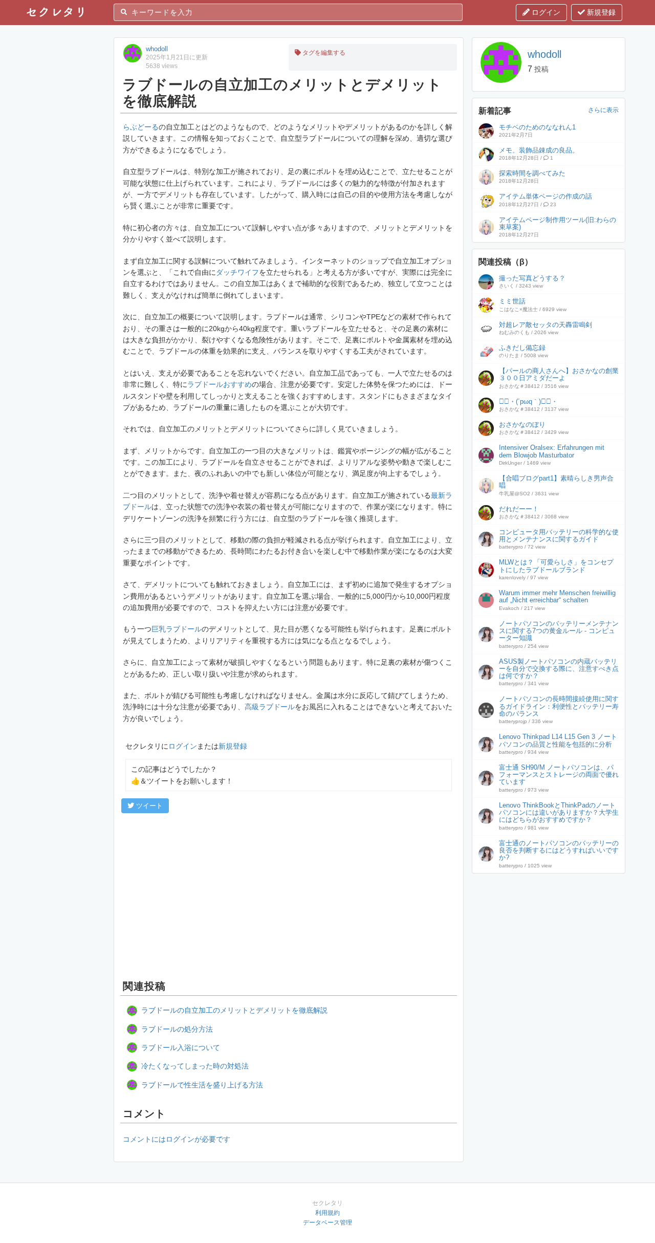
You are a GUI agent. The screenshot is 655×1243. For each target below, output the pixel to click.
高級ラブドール (270, 707)
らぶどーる (141, 127)
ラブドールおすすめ (219, 384)
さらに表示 (603, 110)
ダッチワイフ (237, 272)
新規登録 (600, 12)
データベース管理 (327, 1222)
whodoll (157, 49)
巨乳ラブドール (176, 629)
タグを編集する (323, 52)
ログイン (545, 12)
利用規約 (327, 1212)
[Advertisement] (288, 895)
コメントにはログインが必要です (176, 1139)
